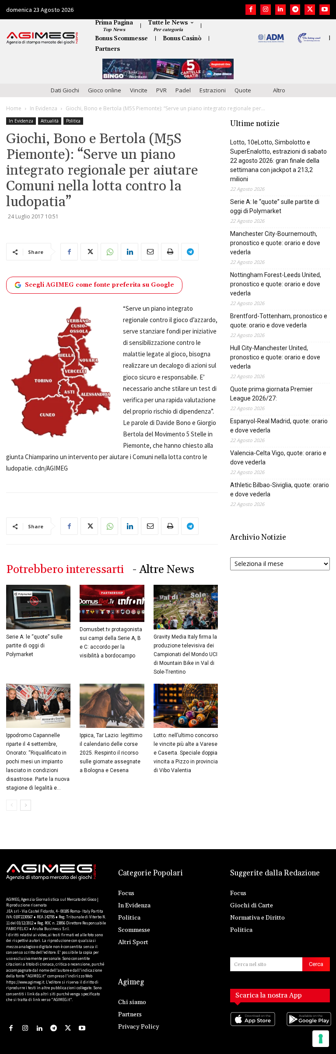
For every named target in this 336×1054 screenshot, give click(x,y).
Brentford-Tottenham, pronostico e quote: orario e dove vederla (278, 321)
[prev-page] (11, 805)
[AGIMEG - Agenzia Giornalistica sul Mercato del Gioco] (42, 38)
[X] (309, 9)
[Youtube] (324, 9)
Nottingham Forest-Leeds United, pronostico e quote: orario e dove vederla (275, 284)
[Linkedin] (280, 9)
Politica (73, 121)
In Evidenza (43, 108)
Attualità (50, 121)
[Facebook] (250, 9)
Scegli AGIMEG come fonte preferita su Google (99, 285)
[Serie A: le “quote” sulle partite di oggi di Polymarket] (38, 607)
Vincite (138, 90)
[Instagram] (265, 9)
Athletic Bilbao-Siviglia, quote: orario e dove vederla (279, 489)
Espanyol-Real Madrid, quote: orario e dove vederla (279, 426)
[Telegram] (295, 9)
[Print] (169, 251)
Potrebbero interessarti (65, 569)
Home (13, 108)
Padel (183, 90)
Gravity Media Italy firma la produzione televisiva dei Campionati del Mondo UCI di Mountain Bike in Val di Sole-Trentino (185, 654)
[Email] (149, 251)
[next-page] (25, 805)
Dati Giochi (65, 90)
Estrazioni (213, 90)
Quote (242, 90)
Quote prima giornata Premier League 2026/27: (271, 394)
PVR (161, 90)
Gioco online (104, 90)
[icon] (252, 1028)
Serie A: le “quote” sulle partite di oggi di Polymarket (34, 645)
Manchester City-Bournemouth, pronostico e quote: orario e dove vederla (275, 243)
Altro (279, 90)
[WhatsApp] (109, 251)
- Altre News (163, 569)
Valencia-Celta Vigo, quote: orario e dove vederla (278, 458)
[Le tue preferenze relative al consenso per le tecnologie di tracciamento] (320, 1038)
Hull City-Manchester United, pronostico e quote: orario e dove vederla (275, 357)
